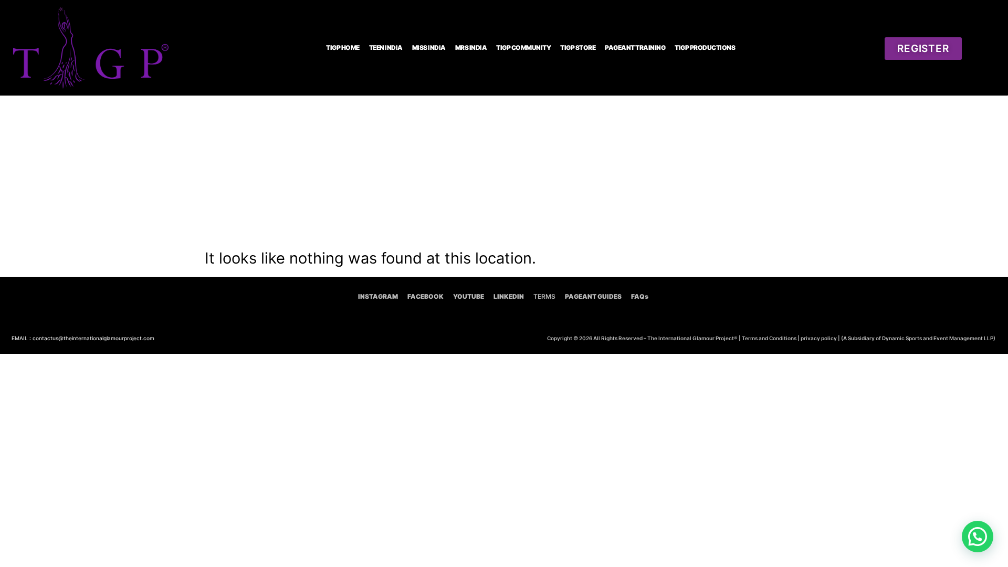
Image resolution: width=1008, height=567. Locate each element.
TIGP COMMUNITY (523, 47)
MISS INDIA (429, 47)
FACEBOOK (425, 296)
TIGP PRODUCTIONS (705, 47)
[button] (977, 536)
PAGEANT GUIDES (593, 296)
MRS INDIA (471, 47)
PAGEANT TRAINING (635, 47)
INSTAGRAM (378, 296)
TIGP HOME (343, 47)
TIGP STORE (577, 47)
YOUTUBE (468, 296)
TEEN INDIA (386, 47)
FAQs (639, 296)
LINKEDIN (509, 296)
